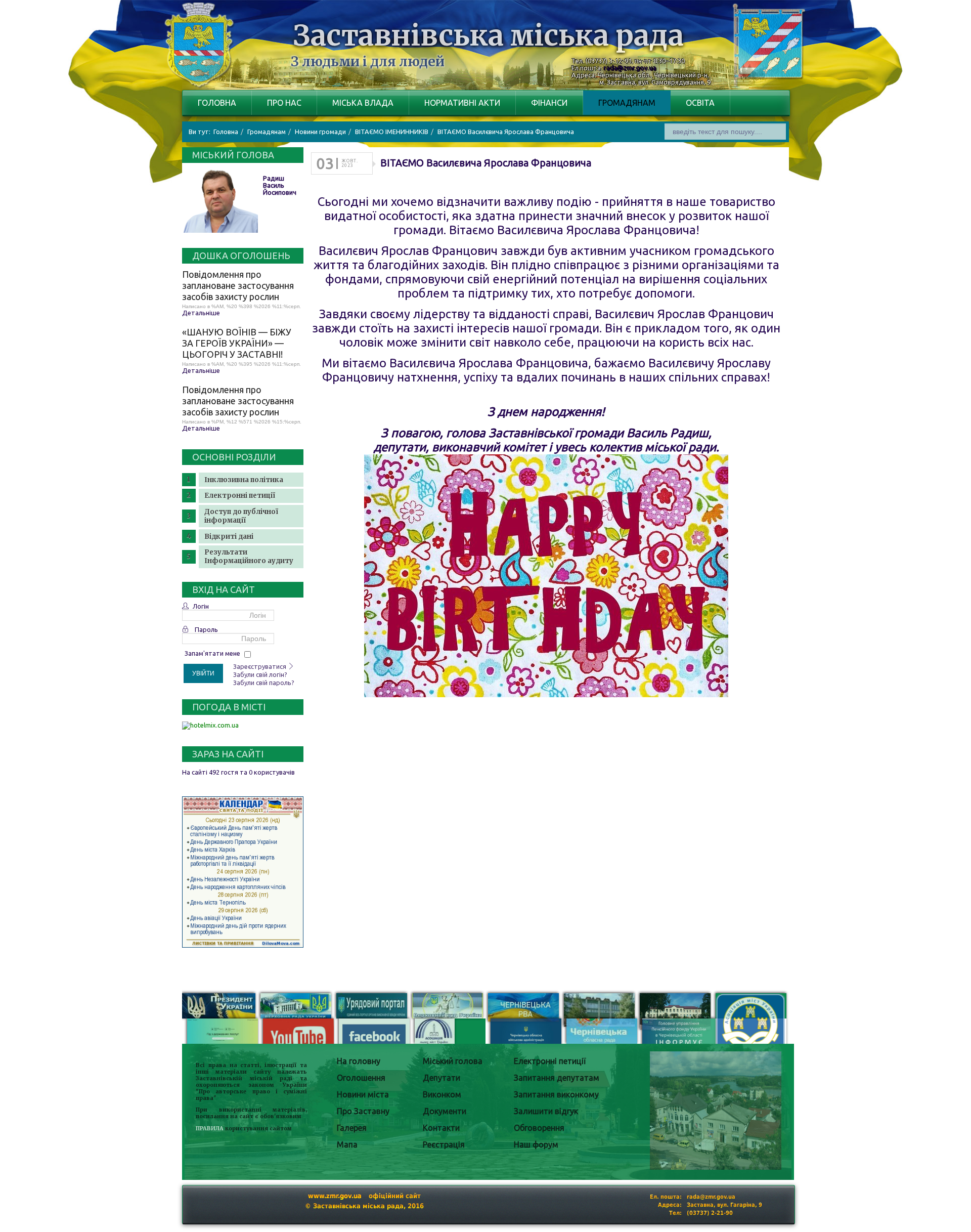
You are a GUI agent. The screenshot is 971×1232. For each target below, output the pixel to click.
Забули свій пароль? (263, 682)
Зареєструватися (260, 666)
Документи (444, 1111)
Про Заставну (363, 1111)
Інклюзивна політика (243, 480)
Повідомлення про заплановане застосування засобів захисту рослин (238, 285)
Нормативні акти (462, 102)
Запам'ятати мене (212, 653)
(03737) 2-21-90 (710, 1213)
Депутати (441, 1077)
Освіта (700, 102)
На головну (358, 1061)
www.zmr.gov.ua (335, 1196)
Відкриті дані (228, 536)
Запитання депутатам (556, 1077)
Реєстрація (444, 1144)
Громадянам (626, 102)
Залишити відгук (546, 1111)
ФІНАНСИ (549, 102)
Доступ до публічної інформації (241, 516)
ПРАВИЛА (210, 1128)
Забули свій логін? (260, 674)
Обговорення (539, 1127)
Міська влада (362, 102)
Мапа (347, 1144)
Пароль (206, 629)
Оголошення (361, 1077)
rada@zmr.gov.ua (630, 67)
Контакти (441, 1127)
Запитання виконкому (556, 1094)
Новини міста (363, 1094)
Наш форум (536, 1144)
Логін (201, 606)
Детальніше (201, 312)
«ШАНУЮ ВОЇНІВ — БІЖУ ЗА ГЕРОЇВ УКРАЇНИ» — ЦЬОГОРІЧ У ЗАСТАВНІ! (236, 343)
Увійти (203, 673)
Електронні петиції (239, 495)
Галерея (352, 1127)
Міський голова (452, 1061)
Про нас (284, 102)
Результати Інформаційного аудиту (248, 556)
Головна (217, 102)
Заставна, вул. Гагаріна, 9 (724, 1205)
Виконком (442, 1094)
